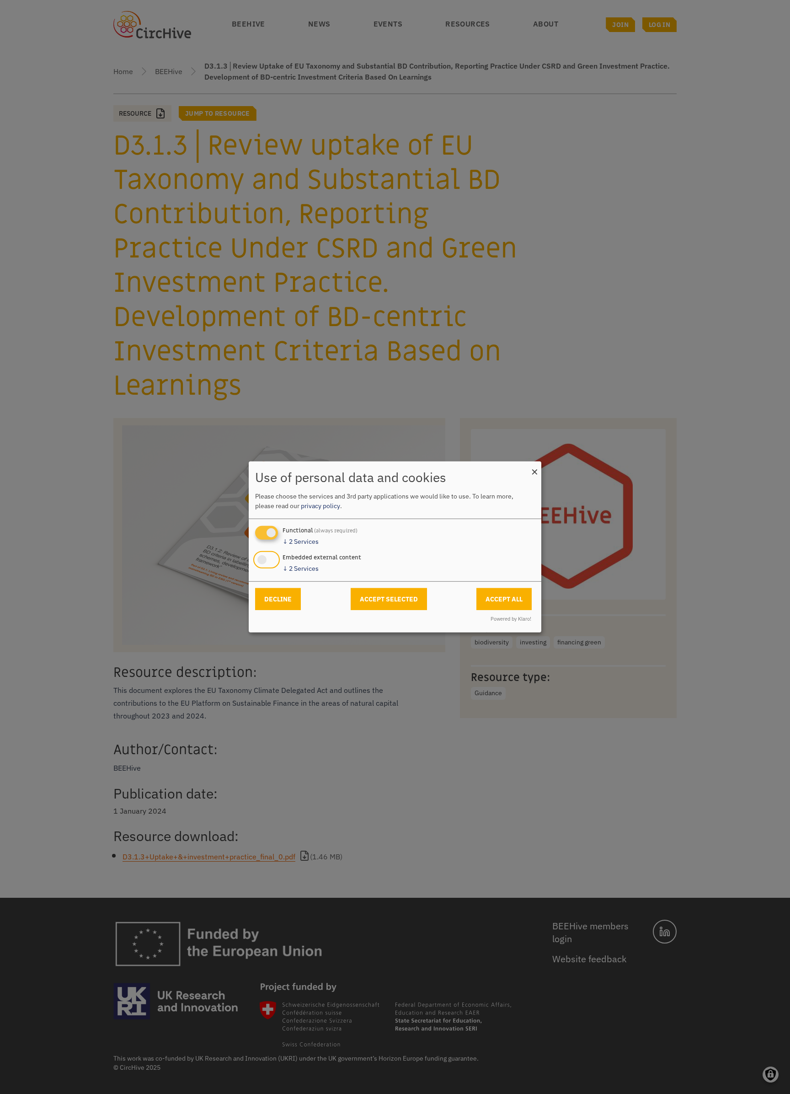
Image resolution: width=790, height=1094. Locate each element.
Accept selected (389, 599)
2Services (301, 541)
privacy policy (320, 506)
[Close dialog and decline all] (534, 467)
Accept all (504, 599)
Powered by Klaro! (511, 619)
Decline (278, 599)
